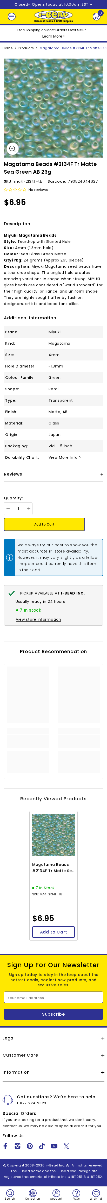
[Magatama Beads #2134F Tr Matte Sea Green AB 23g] (53, 835)
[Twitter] (66, 1146)
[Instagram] (17, 1146)
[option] (53, 108)
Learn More (52, 36)
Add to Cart (44, 524)
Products (26, 48)
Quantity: (13, 498)
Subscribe (53, 1014)
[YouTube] (54, 1146)
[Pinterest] (30, 1146)
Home (7, 48)
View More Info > (65, 457)
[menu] (11, 16)
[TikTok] (42, 1146)
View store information (38, 619)
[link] (28, 741)
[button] (15, 189)
